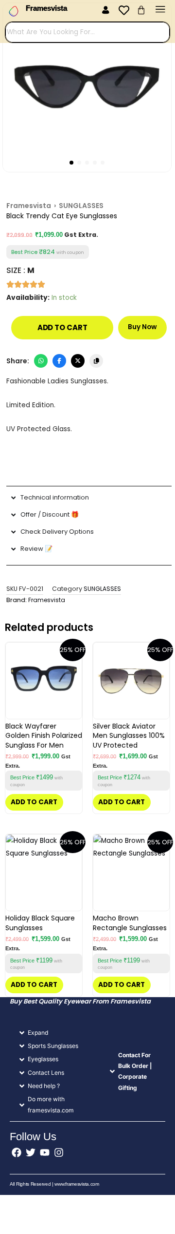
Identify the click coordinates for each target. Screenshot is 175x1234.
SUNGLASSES (102, 589)
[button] (105, 10)
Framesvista (28, 205)
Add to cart (62, 327)
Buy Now (142, 327)
